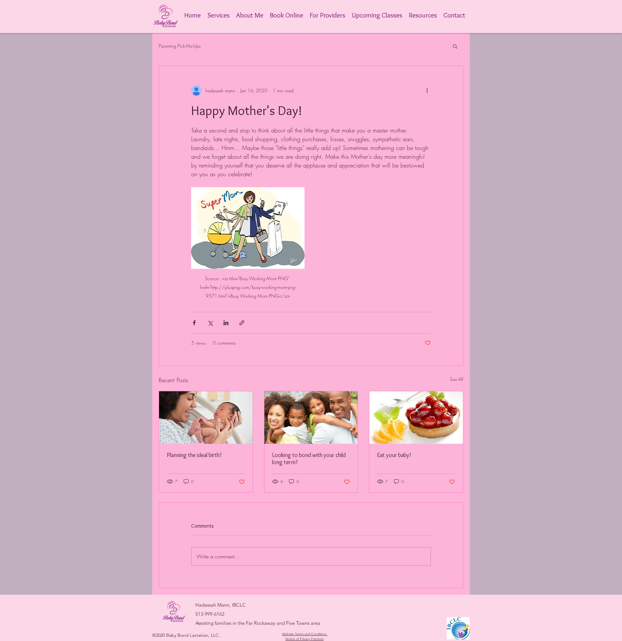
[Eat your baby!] (416, 417)
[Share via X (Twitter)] (210, 323)
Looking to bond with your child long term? (309, 459)
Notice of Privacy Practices (304, 639)
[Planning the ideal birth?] (206, 417)
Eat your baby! (394, 455)
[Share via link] (242, 323)
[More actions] (427, 90)
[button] (455, 46)
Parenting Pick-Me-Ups (180, 46)
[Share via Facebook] (194, 323)
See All (456, 379)
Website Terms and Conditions (304, 634)
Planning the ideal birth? (194, 455)
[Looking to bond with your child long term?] (311, 417)
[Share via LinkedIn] (226, 323)
